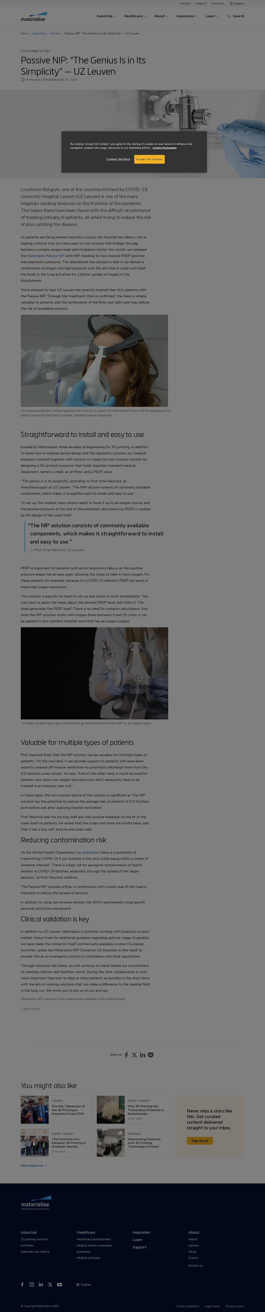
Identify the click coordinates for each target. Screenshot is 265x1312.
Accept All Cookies (149, 159)
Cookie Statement (164, 148)
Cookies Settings (118, 159)
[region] (134, 152)
